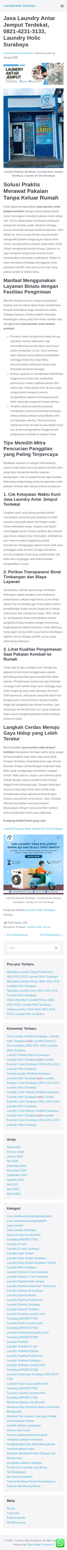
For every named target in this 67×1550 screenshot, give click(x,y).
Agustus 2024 (15, 1179)
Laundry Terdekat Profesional (25, 1355)
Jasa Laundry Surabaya (21, 1230)
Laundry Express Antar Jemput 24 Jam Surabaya (33, 828)
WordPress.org (16, 1522)
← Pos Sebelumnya (15, 934)
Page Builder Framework (40, 1544)
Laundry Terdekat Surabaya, (24, 1360)
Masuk (11, 1508)
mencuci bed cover (18, 1430)
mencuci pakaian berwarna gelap (27, 1434)
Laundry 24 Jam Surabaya (23, 1248)
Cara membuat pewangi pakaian (27, 1220)
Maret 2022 (14, 1193)
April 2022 (13, 1189)
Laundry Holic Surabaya (19, 5)
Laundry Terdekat (17, 1341)
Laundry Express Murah (21, 1295)
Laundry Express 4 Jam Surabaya (27, 1276)
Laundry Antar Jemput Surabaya (26, 1258)
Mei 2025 (12, 1161)
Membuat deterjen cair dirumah (26, 1402)
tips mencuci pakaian (20, 1476)
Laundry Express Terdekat (23, 1309)
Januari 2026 (15, 1156)
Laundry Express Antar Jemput (25, 1281)
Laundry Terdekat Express (23, 1351)
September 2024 (17, 1175)
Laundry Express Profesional (24, 1299)
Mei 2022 (12, 1184)
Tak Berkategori (16, 1472)
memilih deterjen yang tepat (24, 1425)
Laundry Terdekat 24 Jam (22, 1346)
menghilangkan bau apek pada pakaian (31, 1444)
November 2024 (16, 1170)
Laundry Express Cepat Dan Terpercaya (31, 1286)
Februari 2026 (15, 1151)
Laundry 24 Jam (16, 1244)
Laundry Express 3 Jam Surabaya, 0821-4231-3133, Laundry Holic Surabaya (32, 1045)
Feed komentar (16, 1517)
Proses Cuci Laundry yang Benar (27, 1467)
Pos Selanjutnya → (52, 934)
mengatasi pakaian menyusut (25, 1439)
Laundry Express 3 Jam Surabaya (27, 1272)
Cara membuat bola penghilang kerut (29, 1216)
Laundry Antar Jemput (39, 927)
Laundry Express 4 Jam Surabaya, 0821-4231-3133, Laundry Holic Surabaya (33, 1101)
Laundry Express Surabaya (23, 1304)
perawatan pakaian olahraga (24, 1462)
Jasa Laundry (15, 1225)
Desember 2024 (16, 1165)
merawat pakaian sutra (21, 1448)
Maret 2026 (14, 1147)
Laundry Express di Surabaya (25, 1290)
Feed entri (13, 1513)
